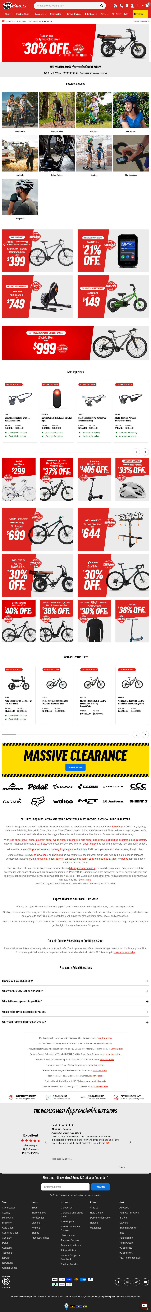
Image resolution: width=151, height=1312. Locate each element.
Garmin (45, 414)
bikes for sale (90, 843)
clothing (55, 849)
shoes (44, 855)
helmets (57, 855)
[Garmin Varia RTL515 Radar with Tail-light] (57, 399)
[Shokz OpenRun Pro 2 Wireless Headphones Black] (20, 399)
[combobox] (70, 5)
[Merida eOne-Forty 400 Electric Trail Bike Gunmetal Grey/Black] (132, 683)
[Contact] (121, 6)
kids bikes (98, 840)
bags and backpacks (99, 859)
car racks (69, 859)
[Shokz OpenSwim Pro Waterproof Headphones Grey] (94, 399)
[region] (88, 1142)
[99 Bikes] (37, 250)
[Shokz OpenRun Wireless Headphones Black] (130, 399)
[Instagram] (127, 1281)
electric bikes (111, 840)
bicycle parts (66, 849)
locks (85, 859)
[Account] (132, 6)
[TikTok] (136, 1281)
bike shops (118, 826)
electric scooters (137, 840)
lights (78, 859)
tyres (113, 859)
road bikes (15, 840)
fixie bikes (86, 840)
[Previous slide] (60, 55)
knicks (36, 855)
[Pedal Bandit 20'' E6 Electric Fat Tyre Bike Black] (19, 683)
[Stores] (127, 6)
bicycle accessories (39, 849)
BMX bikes (40, 843)
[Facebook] (118, 1281)
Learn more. (85, 879)
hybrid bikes (59, 840)
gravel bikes (28, 840)
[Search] (102, 6)
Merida (83, 697)
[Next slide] (90, 55)
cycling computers (37, 859)
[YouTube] (145, 1281)
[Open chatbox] (144, 1306)
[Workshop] (115, 6)
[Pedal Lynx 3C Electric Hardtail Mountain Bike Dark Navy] (56, 683)
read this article (104, 1038)
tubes (125, 859)
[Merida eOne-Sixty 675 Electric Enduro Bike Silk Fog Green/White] (94, 683)
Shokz (7, 414)
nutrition (82, 849)
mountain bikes (43, 840)
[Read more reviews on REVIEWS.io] (31, 1154)
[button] (65, 55)
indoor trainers (56, 859)
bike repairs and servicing (82, 868)
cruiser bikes (73, 840)
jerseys (28, 855)
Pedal (7, 697)
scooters (123, 840)
